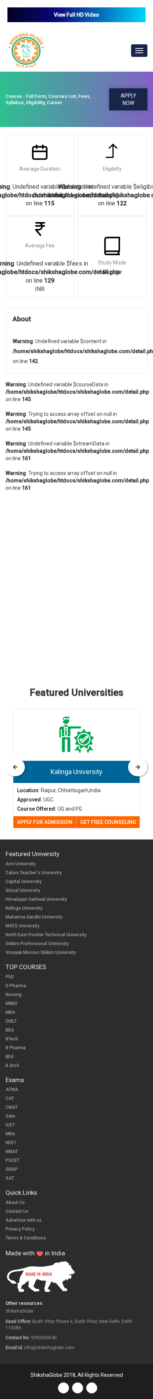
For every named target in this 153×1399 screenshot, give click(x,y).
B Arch (12, 1065)
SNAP (12, 1169)
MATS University (22, 925)
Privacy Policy (20, 1229)
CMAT (12, 1107)
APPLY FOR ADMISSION (44, 822)
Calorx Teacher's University (34, 872)
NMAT (12, 1151)
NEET (11, 1142)
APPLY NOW (128, 99)
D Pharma (16, 985)
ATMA (12, 1089)
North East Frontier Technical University (46, 934)
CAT (10, 1098)
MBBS (11, 1003)
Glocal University (23, 890)
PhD (10, 976)
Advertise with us (24, 1220)
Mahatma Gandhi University (34, 917)
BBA (10, 1030)
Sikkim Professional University (37, 943)
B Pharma (16, 1047)
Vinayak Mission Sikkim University (41, 952)
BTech (12, 1038)
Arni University (21, 863)
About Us (15, 1202)
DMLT (11, 1021)
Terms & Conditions (26, 1238)
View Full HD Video (76, 15)
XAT (10, 1178)
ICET (10, 1125)
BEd (9, 1056)
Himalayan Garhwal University (36, 899)
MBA (10, 1012)
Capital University (24, 881)
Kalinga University (24, 908)
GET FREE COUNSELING (108, 822)
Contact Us (17, 1211)
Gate (10, 1116)
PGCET (13, 1160)
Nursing (14, 994)
